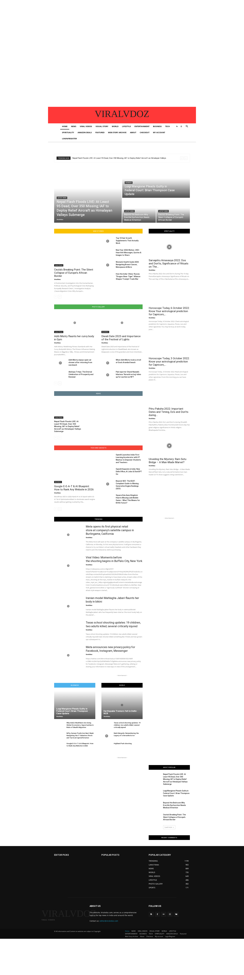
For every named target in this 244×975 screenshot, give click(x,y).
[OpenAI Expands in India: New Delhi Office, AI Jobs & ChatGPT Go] (107, 472)
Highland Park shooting (123, 743)
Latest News (62, 198)
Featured (99, 132)
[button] (187, 126)
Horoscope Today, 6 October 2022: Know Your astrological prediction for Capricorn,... (169, 311)
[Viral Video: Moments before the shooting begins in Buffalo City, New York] (68, 566)
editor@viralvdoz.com (109, 921)
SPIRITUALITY (68, 132)
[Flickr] (163, 914)
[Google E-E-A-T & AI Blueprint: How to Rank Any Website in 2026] (74, 468)
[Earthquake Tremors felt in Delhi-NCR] (122, 705)
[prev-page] (55, 296)
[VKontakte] (176, 914)
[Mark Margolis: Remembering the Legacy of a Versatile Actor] (106, 736)
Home (64, 126)
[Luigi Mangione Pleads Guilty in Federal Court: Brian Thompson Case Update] (156, 181)
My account (159, 132)
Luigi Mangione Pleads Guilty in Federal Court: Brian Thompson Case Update (72, 711)
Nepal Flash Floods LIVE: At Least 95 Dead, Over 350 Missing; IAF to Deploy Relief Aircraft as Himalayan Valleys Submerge (67, 426)
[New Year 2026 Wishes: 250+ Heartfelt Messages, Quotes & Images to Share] (107, 253)
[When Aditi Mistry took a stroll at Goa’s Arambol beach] (107, 363)
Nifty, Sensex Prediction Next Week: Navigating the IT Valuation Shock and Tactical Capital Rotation (80, 735)
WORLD (115, 126)
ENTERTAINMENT (141, 126)
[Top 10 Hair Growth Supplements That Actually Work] (107, 241)
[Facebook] (157, 914)
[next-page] (59, 296)
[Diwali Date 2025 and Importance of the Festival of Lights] (122, 322)
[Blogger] (151, 914)
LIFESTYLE (126, 126)
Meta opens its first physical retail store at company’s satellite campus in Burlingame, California (110, 530)
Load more (168, 827)
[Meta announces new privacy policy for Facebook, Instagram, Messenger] (68, 655)
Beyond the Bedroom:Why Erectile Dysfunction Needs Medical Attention (174, 805)
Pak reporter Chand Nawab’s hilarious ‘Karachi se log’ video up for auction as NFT (128, 374)
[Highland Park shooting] (106, 746)
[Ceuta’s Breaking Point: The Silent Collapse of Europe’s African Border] (173, 210)
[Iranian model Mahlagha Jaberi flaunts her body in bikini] (68, 606)
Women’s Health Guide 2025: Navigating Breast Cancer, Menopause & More (127, 264)
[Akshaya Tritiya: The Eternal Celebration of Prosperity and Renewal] (60, 375)
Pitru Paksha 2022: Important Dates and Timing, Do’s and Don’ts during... (168, 412)
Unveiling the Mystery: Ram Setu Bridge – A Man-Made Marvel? (167, 461)
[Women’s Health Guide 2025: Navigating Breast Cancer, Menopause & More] (107, 265)
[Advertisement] (76, 18)
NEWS (73, 126)
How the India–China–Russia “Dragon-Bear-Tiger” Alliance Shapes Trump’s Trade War (128, 276)
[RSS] (177, 126)
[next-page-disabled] (59, 437)
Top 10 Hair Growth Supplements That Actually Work (127, 240)
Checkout (144, 132)
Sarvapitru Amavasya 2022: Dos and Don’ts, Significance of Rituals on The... (168, 263)
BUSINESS (157, 126)
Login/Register (69, 138)
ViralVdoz (57, 279)
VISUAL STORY (102, 126)
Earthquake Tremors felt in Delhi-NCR (120, 712)
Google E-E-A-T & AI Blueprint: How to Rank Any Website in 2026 (74, 488)
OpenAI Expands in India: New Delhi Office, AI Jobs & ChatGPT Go (129, 471)
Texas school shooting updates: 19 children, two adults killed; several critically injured (127, 725)
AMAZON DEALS (85, 132)
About (133, 132)
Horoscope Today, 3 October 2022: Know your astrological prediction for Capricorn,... (169, 361)
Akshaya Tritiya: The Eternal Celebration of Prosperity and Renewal (80, 374)
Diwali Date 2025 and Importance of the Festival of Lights (121, 338)
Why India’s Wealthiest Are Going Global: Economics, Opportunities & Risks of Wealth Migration (80, 725)
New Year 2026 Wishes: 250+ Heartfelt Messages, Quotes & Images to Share (128, 252)
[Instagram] (169, 914)
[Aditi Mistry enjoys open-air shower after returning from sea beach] (60, 363)
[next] (185, 158)
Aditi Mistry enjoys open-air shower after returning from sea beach (80, 362)
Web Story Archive (117, 132)
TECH (167, 126)
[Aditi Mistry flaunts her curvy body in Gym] (74, 322)
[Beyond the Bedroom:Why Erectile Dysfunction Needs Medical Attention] (139, 210)
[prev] (181, 158)
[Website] (181, 126)
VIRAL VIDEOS (86, 126)
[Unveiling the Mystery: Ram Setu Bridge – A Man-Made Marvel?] (169, 446)
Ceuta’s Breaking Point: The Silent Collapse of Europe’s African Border (73, 272)
